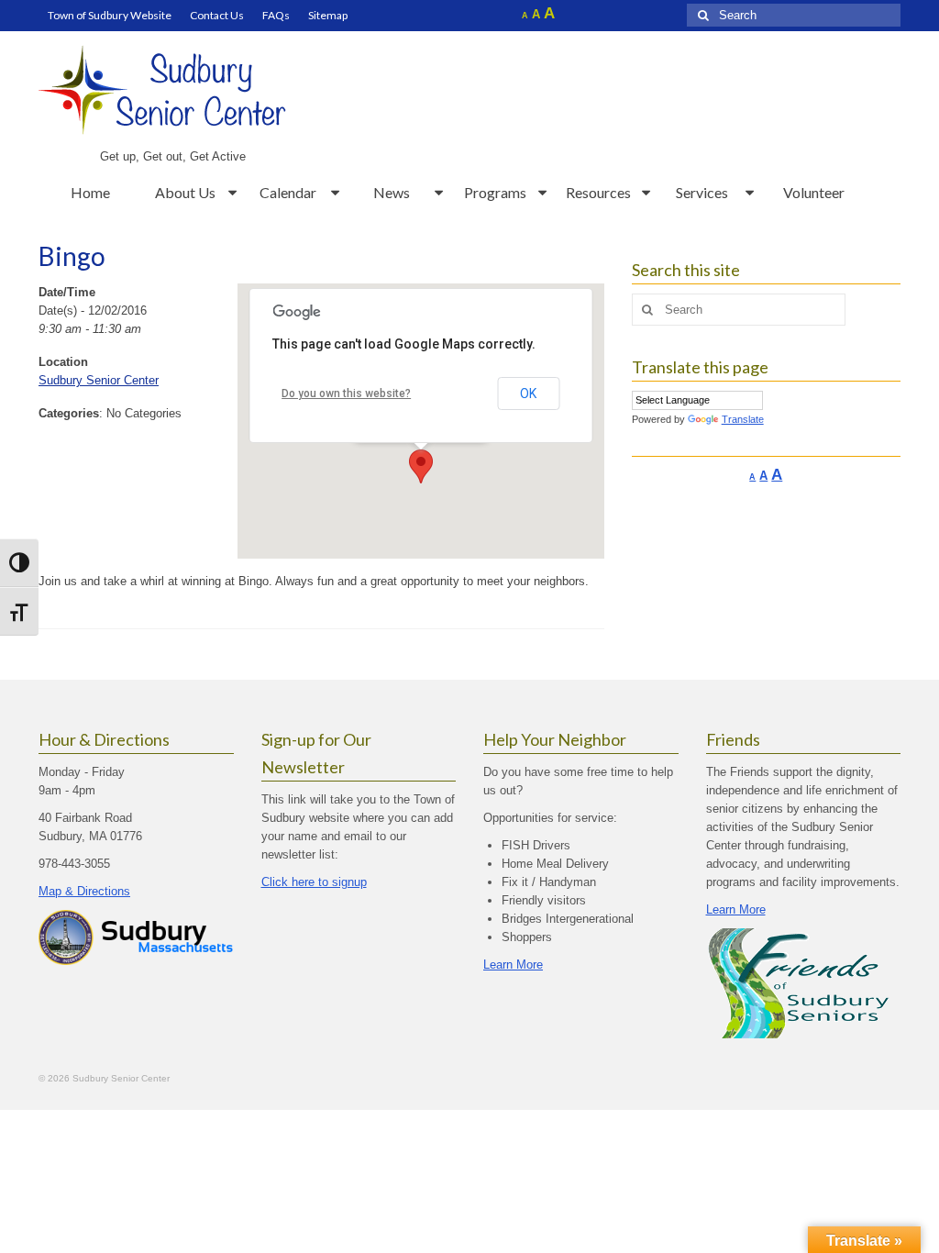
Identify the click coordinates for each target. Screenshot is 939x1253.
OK (528, 393)
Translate (743, 419)
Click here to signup (314, 882)
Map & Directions (84, 891)
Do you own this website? (346, 393)
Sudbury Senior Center (99, 380)
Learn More (513, 964)
